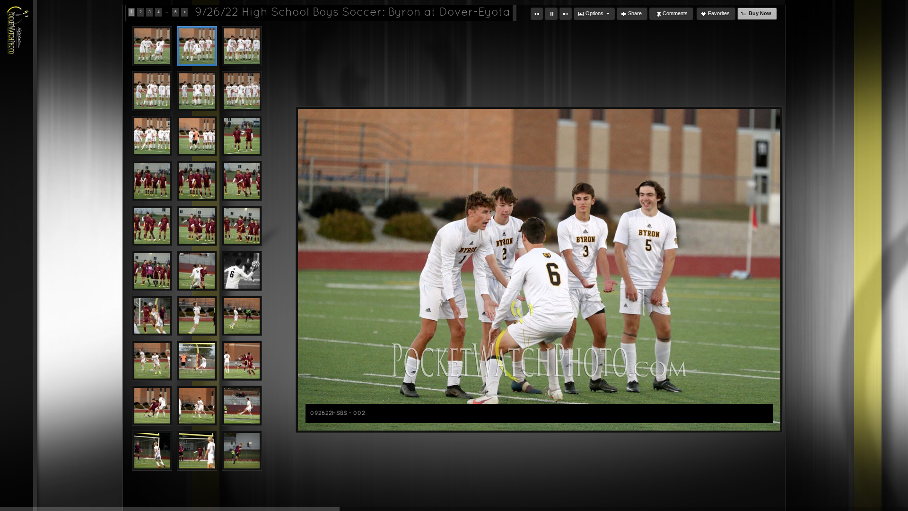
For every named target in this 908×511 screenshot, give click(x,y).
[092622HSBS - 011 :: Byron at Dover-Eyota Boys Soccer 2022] (197, 181)
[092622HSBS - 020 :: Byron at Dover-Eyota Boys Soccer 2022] (197, 316)
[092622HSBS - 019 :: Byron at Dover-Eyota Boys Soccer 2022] (152, 316)
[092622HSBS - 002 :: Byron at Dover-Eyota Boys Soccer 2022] (197, 46)
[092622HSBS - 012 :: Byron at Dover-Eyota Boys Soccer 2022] (242, 181)
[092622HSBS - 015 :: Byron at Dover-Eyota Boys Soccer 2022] (242, 226)
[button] (537, 14)
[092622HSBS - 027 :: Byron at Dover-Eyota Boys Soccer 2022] (242, 405)
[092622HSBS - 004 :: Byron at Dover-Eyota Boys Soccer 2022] (152, 91)
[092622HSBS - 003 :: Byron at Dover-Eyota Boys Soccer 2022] (242, 46)
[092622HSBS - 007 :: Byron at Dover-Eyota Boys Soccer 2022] (152, 136)
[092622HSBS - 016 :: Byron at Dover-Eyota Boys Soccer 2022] (152, 271)
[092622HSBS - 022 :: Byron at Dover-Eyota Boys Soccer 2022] (152, 361)
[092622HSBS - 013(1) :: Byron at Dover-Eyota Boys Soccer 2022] (152, 226)
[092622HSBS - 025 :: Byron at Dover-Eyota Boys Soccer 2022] (152, 405)
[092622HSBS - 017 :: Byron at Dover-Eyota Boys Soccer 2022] (197, 271)
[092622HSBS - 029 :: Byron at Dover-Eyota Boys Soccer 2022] (197, 450)
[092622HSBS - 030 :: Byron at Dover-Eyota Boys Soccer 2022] (242, 450)
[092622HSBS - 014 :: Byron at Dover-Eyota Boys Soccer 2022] (197, 226)
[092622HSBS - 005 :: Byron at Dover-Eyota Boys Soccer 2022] (197, 91)
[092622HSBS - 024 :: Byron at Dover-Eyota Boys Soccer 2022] (242, 361)
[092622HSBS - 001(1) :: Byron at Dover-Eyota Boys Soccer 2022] (152, 46)
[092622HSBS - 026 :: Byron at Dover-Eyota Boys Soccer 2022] (197, 405)
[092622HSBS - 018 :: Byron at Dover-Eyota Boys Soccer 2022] (242, 271)
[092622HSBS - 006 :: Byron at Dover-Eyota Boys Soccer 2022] (242, 91)
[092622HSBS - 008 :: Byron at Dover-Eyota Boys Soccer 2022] (197, 136)
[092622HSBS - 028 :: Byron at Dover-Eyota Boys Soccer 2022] (152, 450)
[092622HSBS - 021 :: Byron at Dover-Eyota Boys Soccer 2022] (242, 316)
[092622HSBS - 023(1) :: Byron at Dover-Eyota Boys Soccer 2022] (197, 361)
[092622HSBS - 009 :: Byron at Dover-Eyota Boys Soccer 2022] (242, 136)
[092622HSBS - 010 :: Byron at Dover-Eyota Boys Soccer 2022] (152, 181)
